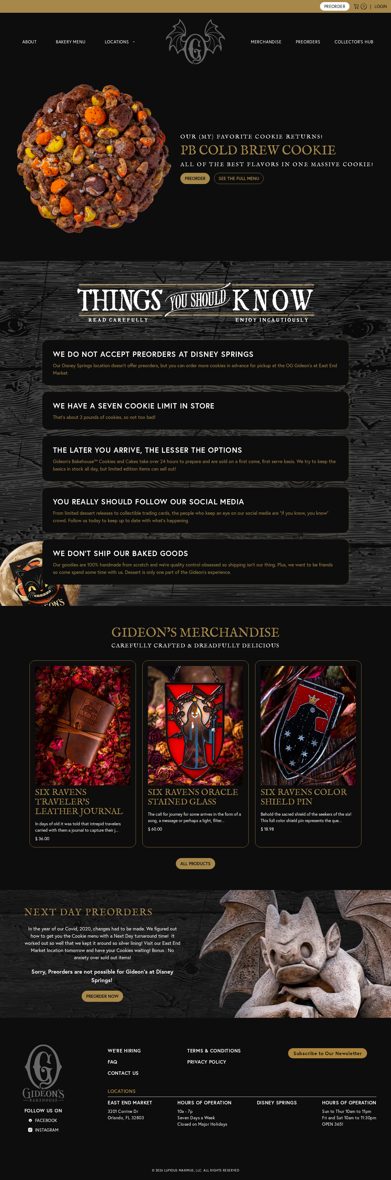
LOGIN (381, 6)
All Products (195, 863)
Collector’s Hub (354, 41)
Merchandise (266, 41)
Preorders (308, 41)
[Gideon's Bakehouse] (195, 41)
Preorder (334, 6)
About (29, 41)
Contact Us (123, 1073)
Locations (117, 41)
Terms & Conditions (214, 1050)
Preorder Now (102, 996)
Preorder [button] (195, 178)
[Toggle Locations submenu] (133, 41)
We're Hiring (124, 1050)
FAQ (112, 1061)
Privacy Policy (206, 1061)
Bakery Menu (71, 41)
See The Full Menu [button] (239, 178)
